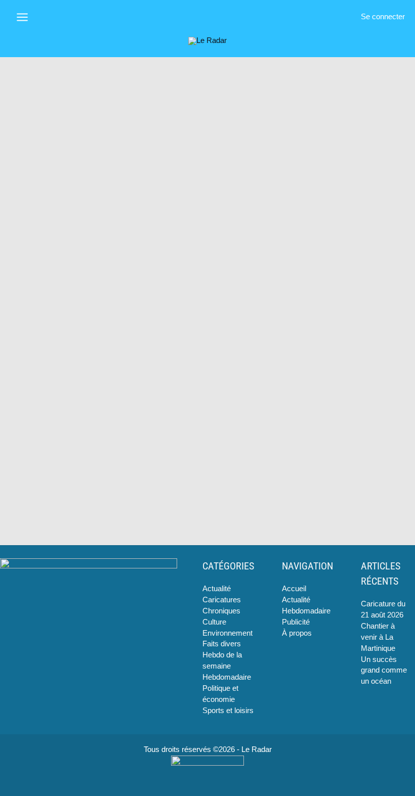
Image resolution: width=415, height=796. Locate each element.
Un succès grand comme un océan (384, 670)
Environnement (227, 633)
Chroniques (221, 611)
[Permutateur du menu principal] (22, 17)
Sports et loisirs (228, 710)
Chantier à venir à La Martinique (378, 637)
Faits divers (221, 644)
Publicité (296, 622)
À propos (297, 633)
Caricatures (221, 600)
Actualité (216, 589)
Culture (214, 622)
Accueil (294, 589)
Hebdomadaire (226, 677)
